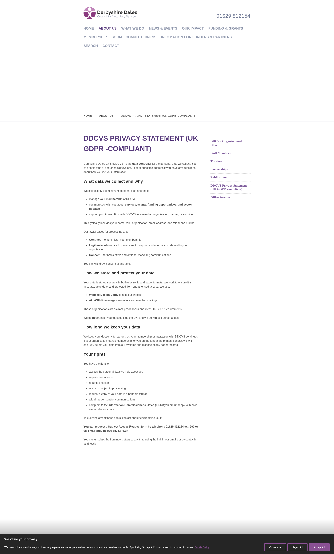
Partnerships (219, 169)
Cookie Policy (201, 547)
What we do (132, 28)
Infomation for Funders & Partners (196, 37)
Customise (275, 547)
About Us (108, 28)
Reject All (297, 547)
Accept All (319, 547)
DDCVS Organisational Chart (226, 143)
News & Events (163, 28)
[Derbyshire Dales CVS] (110, 13)
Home (89, 28)
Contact (110, 46)
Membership (95, 37)
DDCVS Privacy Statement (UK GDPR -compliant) (228, 187)
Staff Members (220, 153)
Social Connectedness (134, 37)
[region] (167, 544)
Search (91, 46)
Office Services (220, 197)
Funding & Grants (225, 28)
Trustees (216, 161)
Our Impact (193, 28)
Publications (218, 177)
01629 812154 (233, 16)
